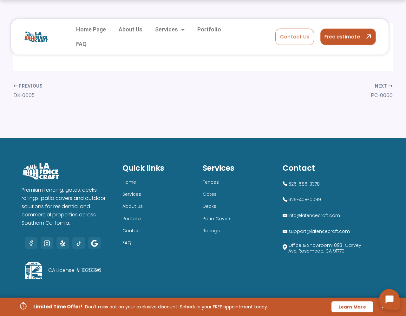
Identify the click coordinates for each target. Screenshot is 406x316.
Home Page (91, 29)
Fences (211, 182)
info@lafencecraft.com (314, 215)
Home (129, 182)
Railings (211, 230)
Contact (131, 230)
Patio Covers (217, 218)
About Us (130, 29)
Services (166, 29)
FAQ (81, 44)
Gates (210, 194)
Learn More (352, 307)
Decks (209, 206)
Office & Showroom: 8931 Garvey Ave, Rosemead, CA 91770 (324, 248)
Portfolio (209, 29)
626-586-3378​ (304, 184)
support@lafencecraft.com (319, 231)
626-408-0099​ (304, 199)
